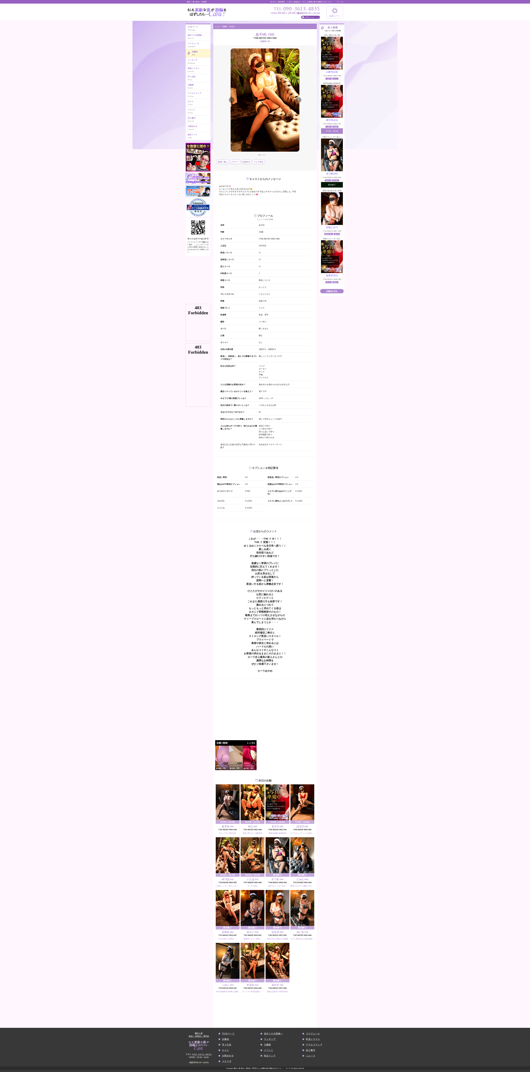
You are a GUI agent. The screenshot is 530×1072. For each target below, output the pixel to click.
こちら (197, 244)
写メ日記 (191, 78)
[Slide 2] (259, 155)
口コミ (191, 103)
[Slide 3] (261, 155)
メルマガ (226, 1061)
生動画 (191, 86)
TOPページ (193, 28)
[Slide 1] (258, 155)
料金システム (193, 69)
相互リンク (192, 136)
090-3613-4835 (199, 1054)
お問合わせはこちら (312, 17)
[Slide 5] (264, 155)
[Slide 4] (263, 155)
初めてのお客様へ (195, 36)
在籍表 (195, 53)
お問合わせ (192, 127)
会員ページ (334, 15)
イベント (191, 111)
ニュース (310, 1056)
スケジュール (193, 45)
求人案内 (191, 119)
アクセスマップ (194, 94)
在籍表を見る (332, 291)
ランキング (192, 61)
